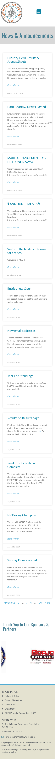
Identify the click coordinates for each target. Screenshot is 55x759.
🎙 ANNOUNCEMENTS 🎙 (23, 204)
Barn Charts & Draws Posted (26, 106)
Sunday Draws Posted (22, 560)
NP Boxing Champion (21, 515)
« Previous (9, 602)
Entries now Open (19, 288)
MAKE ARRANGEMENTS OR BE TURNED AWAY (26, 160)
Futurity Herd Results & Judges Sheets (23, 59)
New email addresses (21, 330)
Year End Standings (20, 376)
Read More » (13, 85)
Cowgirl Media (42, 749)
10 (40, 602)
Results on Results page (23, 418)
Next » (48, 602)
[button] (39, 11)
